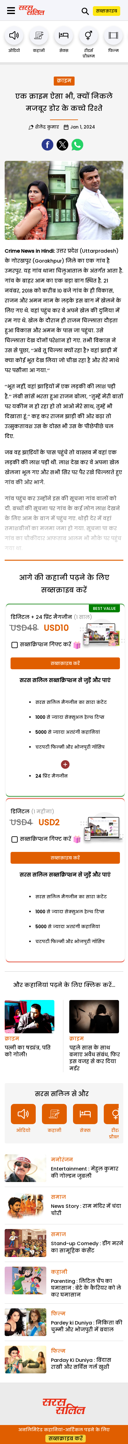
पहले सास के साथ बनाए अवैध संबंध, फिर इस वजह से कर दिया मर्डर (94, 1058)
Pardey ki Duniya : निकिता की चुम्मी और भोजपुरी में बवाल (86, 1326)
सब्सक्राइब (106, 11)
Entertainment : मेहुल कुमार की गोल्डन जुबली (84, 1172)
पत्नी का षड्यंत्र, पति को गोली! (28, 1051)
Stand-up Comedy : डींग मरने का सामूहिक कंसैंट (87, 1247)
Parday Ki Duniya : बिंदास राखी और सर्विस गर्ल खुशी (81, 1364)
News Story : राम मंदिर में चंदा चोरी (86, 1210)
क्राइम (64, 80)
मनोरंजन (62, 1159)
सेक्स (63, 50)
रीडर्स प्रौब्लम (89, 53)
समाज (58, 1197)
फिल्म (113, 50)
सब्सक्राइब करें (65, 663)
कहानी (39, 50)
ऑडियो (14, 50)
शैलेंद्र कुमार (47, 127)
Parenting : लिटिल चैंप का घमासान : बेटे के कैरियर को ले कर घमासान (86, 1288)
